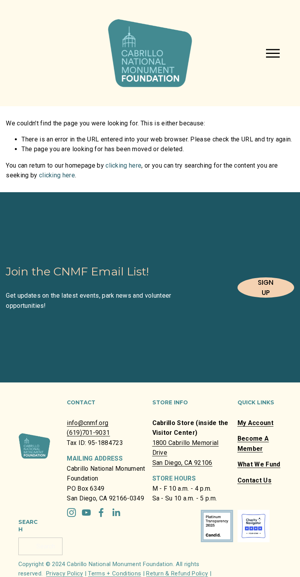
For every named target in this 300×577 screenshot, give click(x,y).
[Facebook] (101, 512)
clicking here (123, 165)
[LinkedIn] (116, 512)
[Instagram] (71, 512)
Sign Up (265, 287)
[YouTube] (86, 512)
